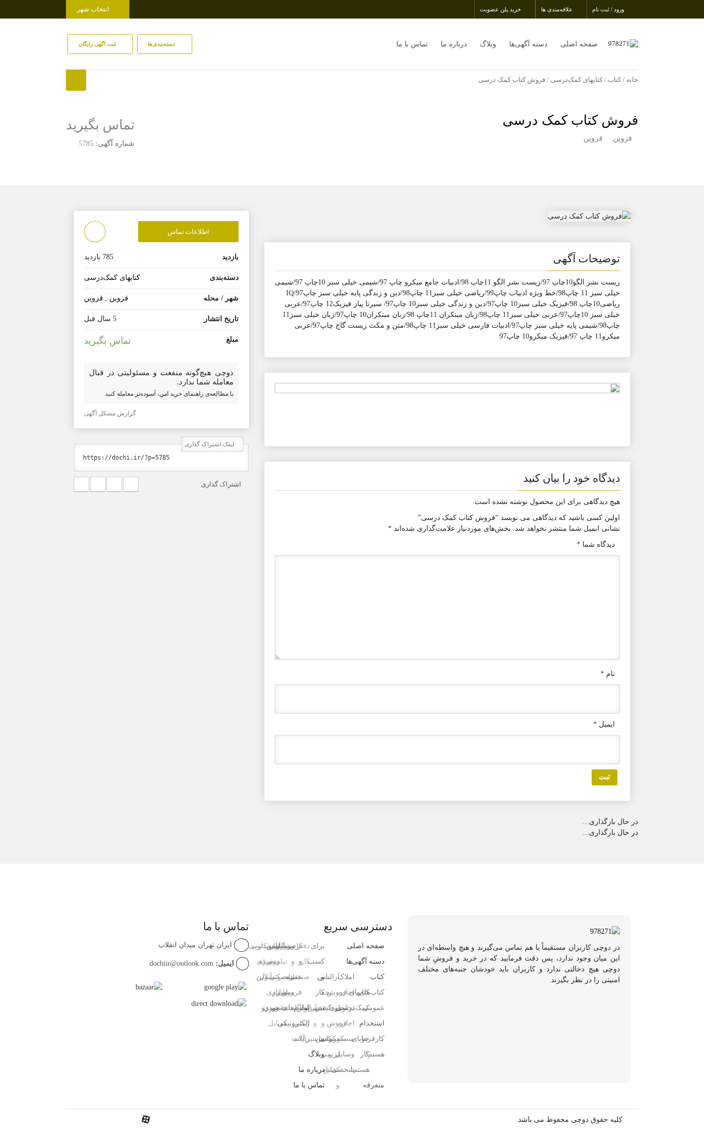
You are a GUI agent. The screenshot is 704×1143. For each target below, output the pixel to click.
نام (607, 674)
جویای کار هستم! (360, 1054)
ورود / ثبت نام (609, 9)
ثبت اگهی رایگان (98, 44)
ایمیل (604, 724)
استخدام (371, 1023)
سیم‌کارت (265, 946)
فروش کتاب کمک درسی (570, 120)
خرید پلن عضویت (501, 9)
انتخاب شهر (94, 9)
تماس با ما (412, 44)
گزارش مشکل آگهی (111, 413)
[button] (447, 260)
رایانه (302, 1039)
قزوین (622, 138)
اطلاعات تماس (188, 232)
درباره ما (454, 44)
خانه (632, 79)
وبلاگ (488, 44)
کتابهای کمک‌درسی (576, 79)
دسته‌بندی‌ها (162, 44)
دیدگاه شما (596, 544)
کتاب (614, 79)
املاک (346, 977)
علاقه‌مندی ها (557, 9)
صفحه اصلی (579, 44)
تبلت (288, 1008)
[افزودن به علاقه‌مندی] (95, 231)
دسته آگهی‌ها (528, 44)
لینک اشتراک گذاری (210, 444)
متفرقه (373, 1085)
